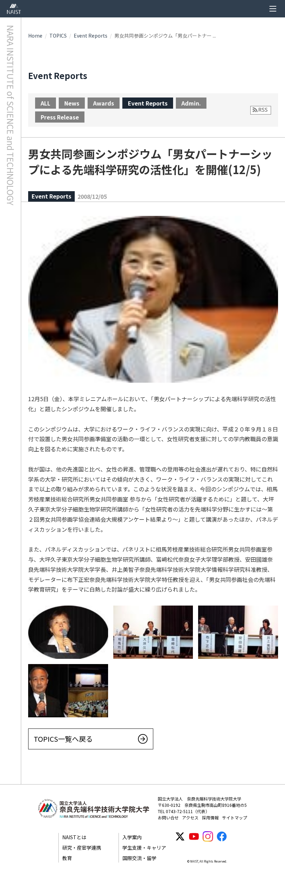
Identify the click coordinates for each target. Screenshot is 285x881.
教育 (67, 858)
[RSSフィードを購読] (260, 110)
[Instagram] (208, 836)
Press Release (60, 117)
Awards (103, 103)
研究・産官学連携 (81, 847)
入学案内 (132, 837)
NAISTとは (74, 837)
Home (35, 35)
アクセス (190, 817)
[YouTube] (194, 836)
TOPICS (58, 35)
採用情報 (210, 817)
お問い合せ (168, 817)
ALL (45, 103)
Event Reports (90, 35)
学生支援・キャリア (144, 847)
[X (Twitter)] (180, 836)
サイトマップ (234, 817)
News (71, 103)
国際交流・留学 (139, 858)
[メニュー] (273, 8)
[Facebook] (222, 836)
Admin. (191, 103)
